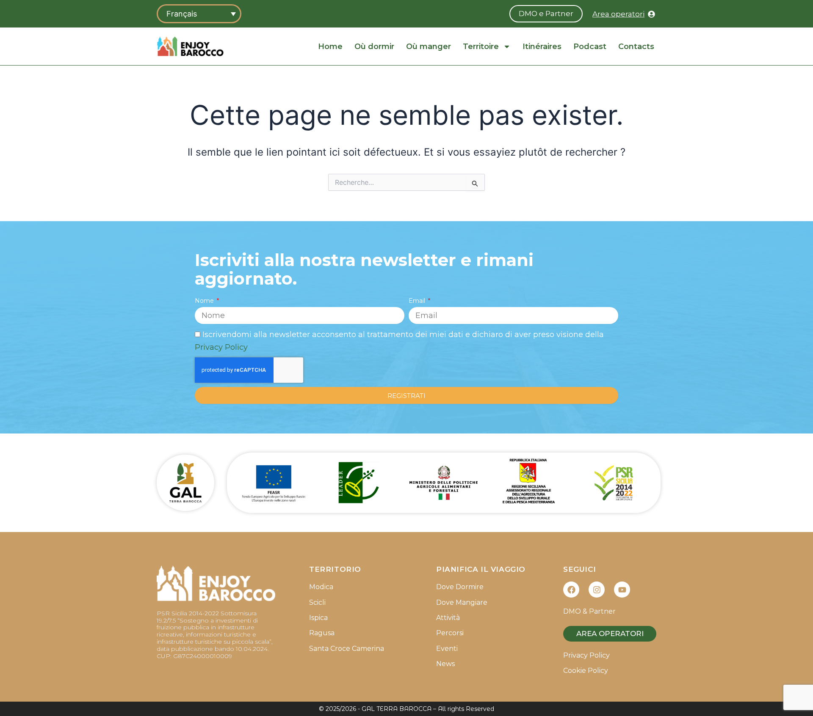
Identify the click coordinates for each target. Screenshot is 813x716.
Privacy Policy (221, 347)
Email (418, 301)
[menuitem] (199, 13)
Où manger (428, 46)
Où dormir (374, 46)
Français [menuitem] (181, 13)
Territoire (481, 46)
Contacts (636, 46)
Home (330, 46)
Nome (205, 301)
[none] (199, 13)
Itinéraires (542, 46)
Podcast (589, 46)
